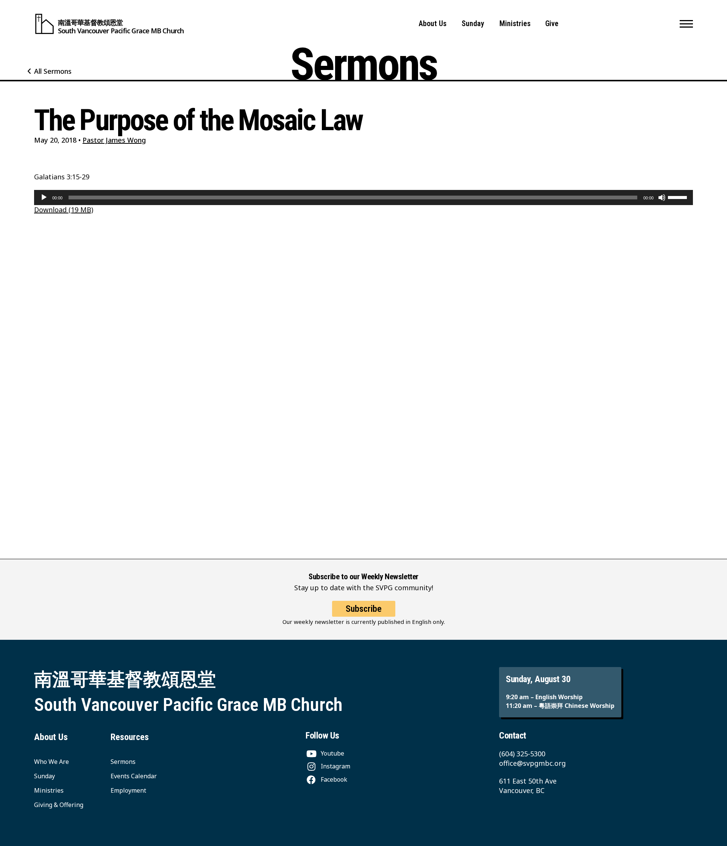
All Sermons (53, 71)
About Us (432, 23)
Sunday (473, 23)
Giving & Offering (58, 805)
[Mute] (662, 197)
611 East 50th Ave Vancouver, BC (528, 785)
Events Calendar (134, 776)
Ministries (514, 23)
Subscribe (364, 608)
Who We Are (51, 761)
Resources (130, 737)
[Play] (44, 197)
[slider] (678, 197)
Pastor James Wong (114, 140)
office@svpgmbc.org (532, 763)
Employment (128, 790)
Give (552, 23)
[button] (686, 24)
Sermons (123, 761)
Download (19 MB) (63, 209)
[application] (363, 197)
